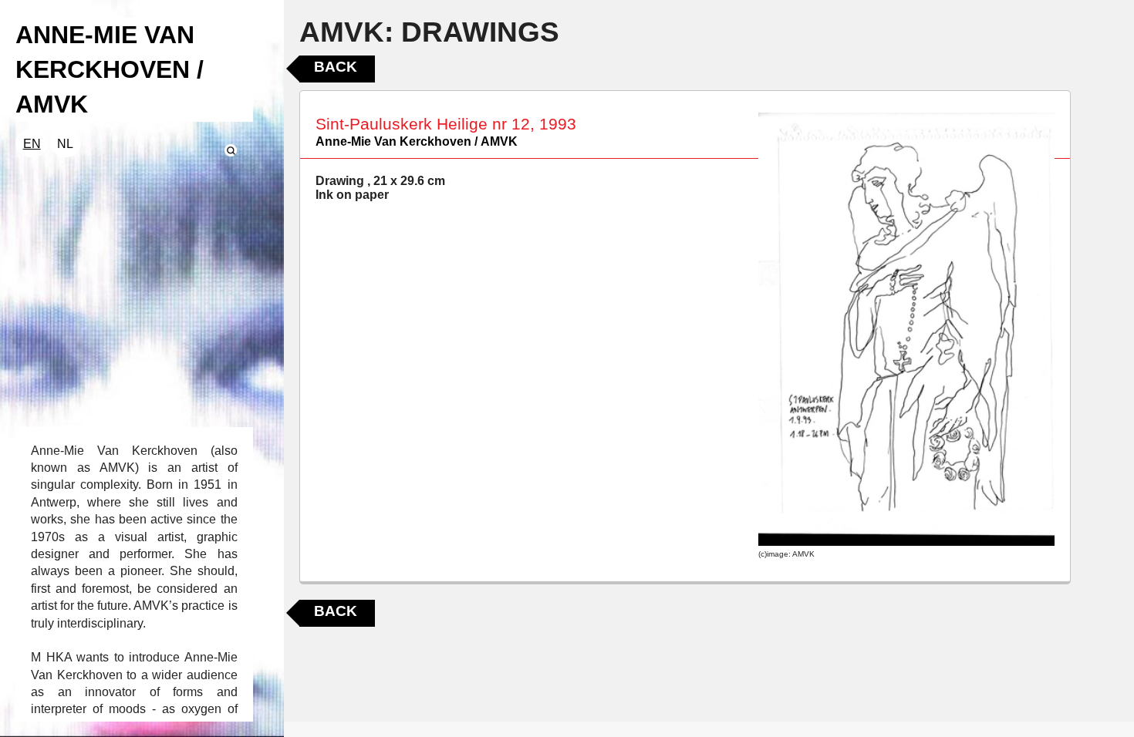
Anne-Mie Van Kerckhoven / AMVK (417, 141)
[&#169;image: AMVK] (906, 329)
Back (335, 67)
